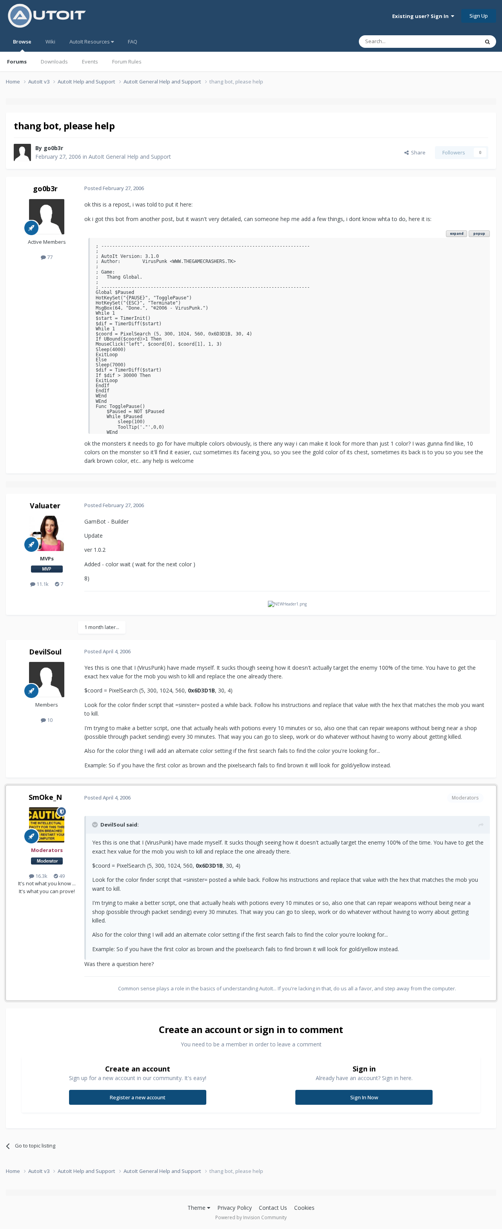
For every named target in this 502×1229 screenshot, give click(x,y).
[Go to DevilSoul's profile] (46, 679)
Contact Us (273, 1207)
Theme (197, 1207)
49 (61, 875)
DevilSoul (45, 651)
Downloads (54, 61)
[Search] (487, 41)
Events (90, 61)
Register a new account (138, 1097)
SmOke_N (45, 797)
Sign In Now (364, 1097)
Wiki (50, 41)
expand (457, 233)
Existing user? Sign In (421, 16)
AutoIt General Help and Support (130, 156)
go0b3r (53, 148)
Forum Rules (127, 61)
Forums (17, 61)
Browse (22, 41)
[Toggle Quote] (95, 824)
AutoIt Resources (90, 41)
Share (417, 152)
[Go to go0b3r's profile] (22, 152)
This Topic (457, 41)
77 (49, 257)
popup (479, 233)
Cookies (304, 1207)
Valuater (45, 505)
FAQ (132, 41)
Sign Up (478, 15)
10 (49, 719)
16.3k (40, 875)
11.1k (42, 583)
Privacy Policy (234, 1207)
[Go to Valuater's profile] (46, 533)
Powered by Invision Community (251, 1217)
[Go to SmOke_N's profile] (46, 825)
